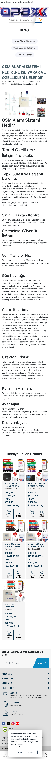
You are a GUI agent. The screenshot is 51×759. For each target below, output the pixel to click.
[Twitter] (9, 723)
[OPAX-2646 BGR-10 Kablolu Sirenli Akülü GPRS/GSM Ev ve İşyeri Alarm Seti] (13, 530)
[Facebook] (4, 723)
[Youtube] (18, 723)
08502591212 (16, 705)
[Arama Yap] (38, 20)
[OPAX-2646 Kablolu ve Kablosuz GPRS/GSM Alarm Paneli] (13, 590)
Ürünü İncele (18, 516)
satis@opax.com (16, 714)
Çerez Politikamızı (18, 744)
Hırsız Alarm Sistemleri (24, 41)
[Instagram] (13, 723)
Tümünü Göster (24, 54)
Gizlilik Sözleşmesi (28, 742)
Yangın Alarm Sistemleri (24, 48)
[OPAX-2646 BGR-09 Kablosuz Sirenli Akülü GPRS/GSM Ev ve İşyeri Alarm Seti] (37, 530)
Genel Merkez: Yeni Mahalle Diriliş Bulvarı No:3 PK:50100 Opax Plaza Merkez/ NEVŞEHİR (28, 696)
